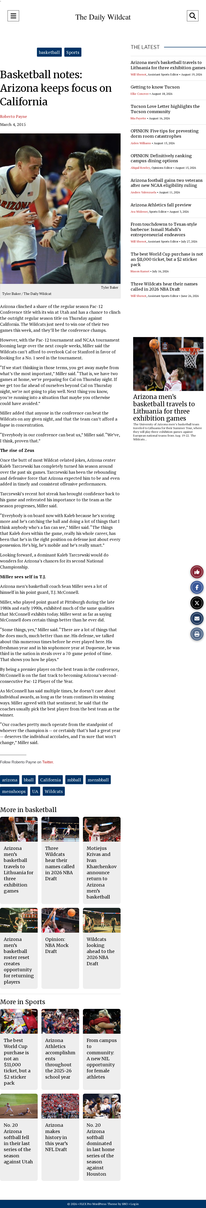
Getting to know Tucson (155, 87)
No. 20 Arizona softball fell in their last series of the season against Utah (18, 1143)
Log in (135, 1204)
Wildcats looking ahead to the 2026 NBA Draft (101, 951)
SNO (125, 1204)
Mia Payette (138, 118)
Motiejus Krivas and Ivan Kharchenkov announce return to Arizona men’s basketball (102, 872)
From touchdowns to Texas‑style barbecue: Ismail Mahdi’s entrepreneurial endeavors (164, 229)
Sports (72, 52)
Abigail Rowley (140, 168)
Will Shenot (138, 74)
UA (35, 791)
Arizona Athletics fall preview (161, 204)
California (50, 780)
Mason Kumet (140, 271)
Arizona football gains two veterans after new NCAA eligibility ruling (167, 183)
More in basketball (28, 810)
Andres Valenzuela (143, 192)
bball (29, 780)
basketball (49, 52)
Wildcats (54, 791)
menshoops (14, 791)
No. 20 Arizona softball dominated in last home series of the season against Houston (101, 1149)
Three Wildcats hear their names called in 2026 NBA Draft (164, 286)
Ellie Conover (140, 94)
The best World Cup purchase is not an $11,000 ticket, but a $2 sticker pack (167, 259)
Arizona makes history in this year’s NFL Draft (56, 1137)
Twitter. (48, 762)
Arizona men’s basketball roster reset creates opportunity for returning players (19, 960)
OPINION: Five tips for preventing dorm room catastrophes (164, 133)
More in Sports (22, 1002)
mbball (74, 780)
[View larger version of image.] (60, 208)
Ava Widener (139, 211)
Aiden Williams (141, 143)
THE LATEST (145, 47)
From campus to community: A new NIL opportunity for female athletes (102, 1058)
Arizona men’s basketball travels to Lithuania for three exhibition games (168, 65)
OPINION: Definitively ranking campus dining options (161, 158)
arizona (9, 780)
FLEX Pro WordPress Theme (98, 1204)
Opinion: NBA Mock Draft (57, 945)
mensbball (98, 780)
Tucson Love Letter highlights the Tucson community (165, 109)
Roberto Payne (13, 116)
